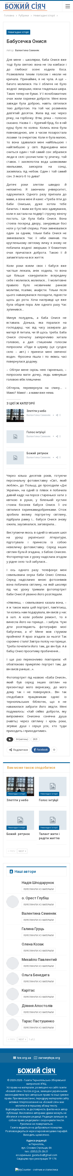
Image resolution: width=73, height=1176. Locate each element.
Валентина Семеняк (39, 913)
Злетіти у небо (36, 411)
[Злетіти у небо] (15, 415)
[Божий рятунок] (15, 457)
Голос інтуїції (36, 432)
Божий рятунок (37, 453)
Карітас (28, 990)
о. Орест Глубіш (35, 898)
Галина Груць (33, 929)
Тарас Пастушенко (38, 1021)
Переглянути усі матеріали (39, 889)
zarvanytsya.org (49, 1057)
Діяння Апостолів (37, 1006)
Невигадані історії (18, 32)
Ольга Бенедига (35, 975)
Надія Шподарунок (38, 882)
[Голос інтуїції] (15, 436)
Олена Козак (33, 944)
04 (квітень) (22, 739)
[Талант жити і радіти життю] (53, 820)
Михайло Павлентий (39, 959)
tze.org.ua (24, 1057)
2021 (35, 739)
